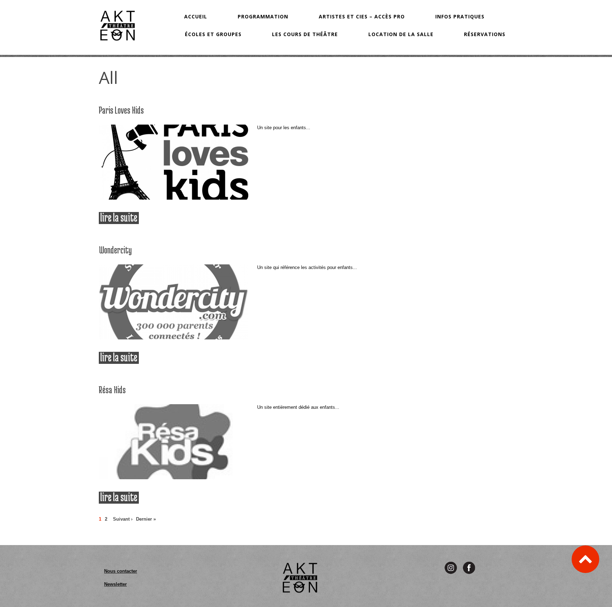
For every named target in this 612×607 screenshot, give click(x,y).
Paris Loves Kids (121, 110)
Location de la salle (401, 34)
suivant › (122, 519)
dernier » (146, 519)
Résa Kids (112, 389)
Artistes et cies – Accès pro (362, 16)
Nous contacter (120, 571)
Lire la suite (119, 218)
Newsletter (115, 584)
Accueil (195, 16)
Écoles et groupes (213, 34)
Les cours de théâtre (305, 34)
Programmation (263, 16)
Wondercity (115, 250)
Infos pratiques (459, 16)
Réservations (484, 34)
